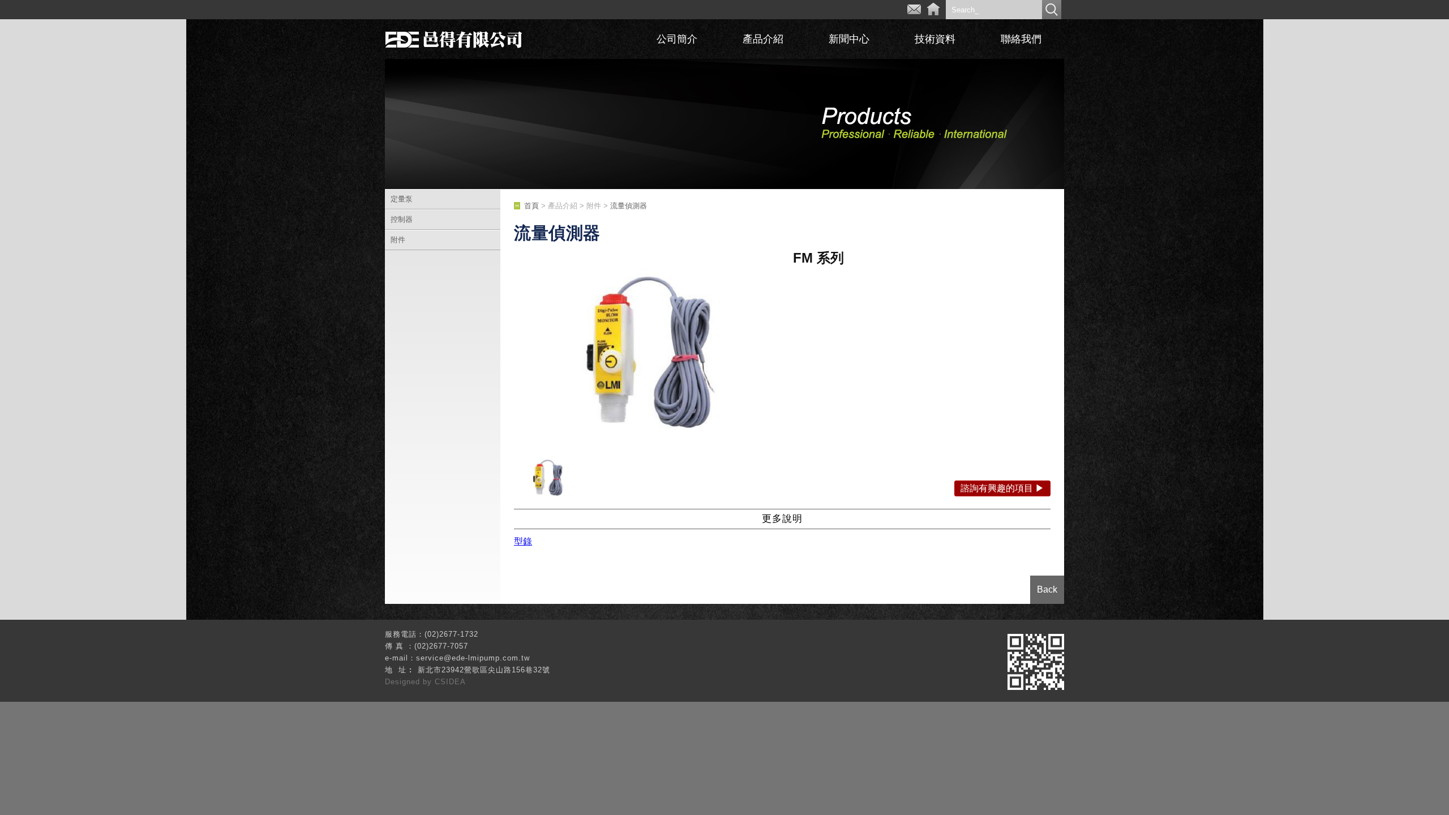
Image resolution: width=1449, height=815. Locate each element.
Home (933, 9)
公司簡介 (677, 39)
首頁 (531, 205)
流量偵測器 (628, 205)
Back (1047, 589)
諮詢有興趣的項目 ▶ (1002, 488)
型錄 (523, 541)
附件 (398, 239)
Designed (404, 681)
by (429, 681)
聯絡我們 (1021, 39)
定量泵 (402, 199)
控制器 (402, 219)
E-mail (914, 9)
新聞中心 (849, 39)
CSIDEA (450, 681)
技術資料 (935, 39)
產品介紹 (763, 39)
